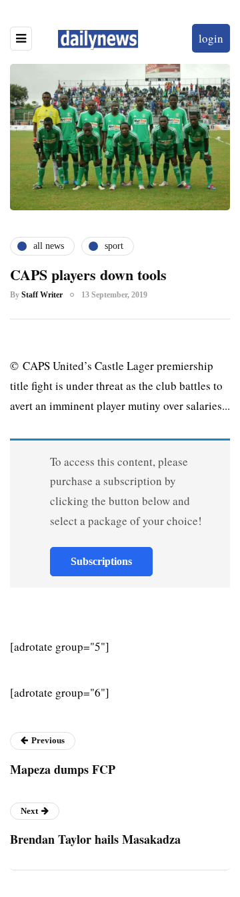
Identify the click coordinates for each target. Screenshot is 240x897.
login (211, 38)
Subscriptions (101, 561)
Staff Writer (42, 294)
